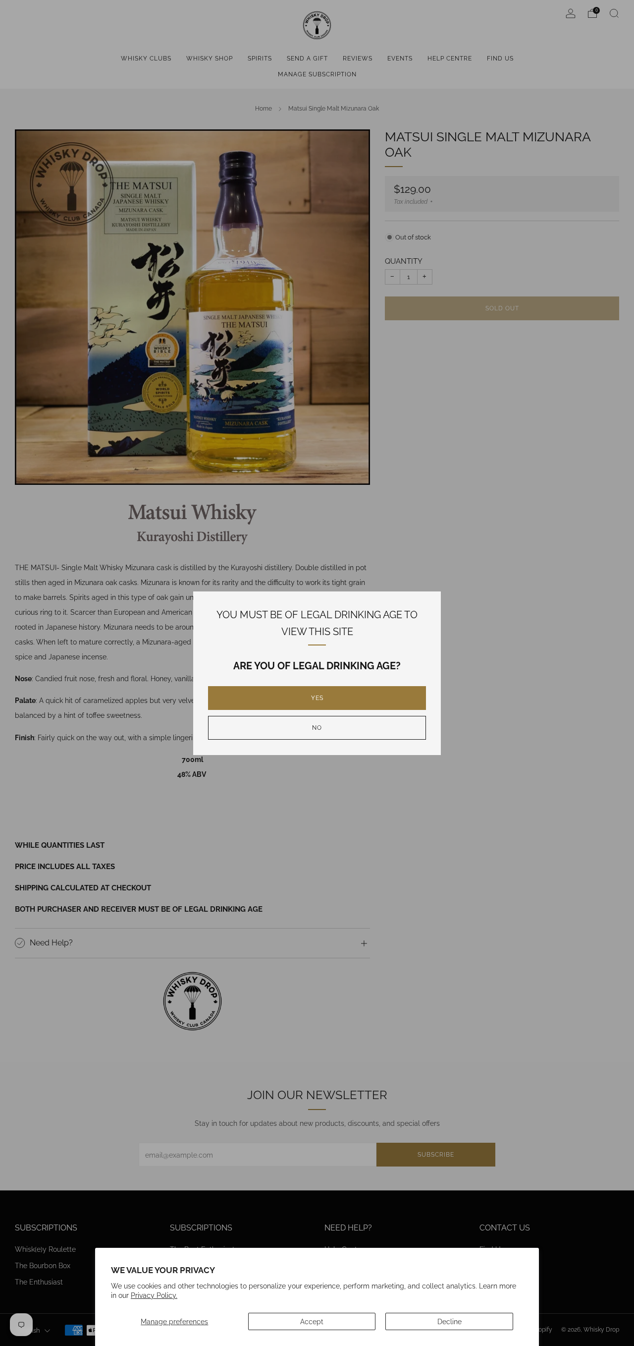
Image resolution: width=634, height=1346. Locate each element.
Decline (449, 1321)
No (317, 727)
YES (317, 698)
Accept (311, 1321)
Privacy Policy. (154, 1295)
